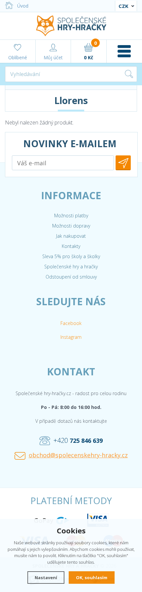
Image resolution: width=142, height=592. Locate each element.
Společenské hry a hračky (71, 266)
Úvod (22, 6)
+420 (78, 440)
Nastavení (46, 577)
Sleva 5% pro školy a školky (71, 256)
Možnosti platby (71, 215)
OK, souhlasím (91, 577)
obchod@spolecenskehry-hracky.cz (78, 455)
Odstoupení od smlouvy (71, 277)
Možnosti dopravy (71, 226)
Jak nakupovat (71, 236)
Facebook (71, 323)
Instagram (71, 337)
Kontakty (71, 246)
